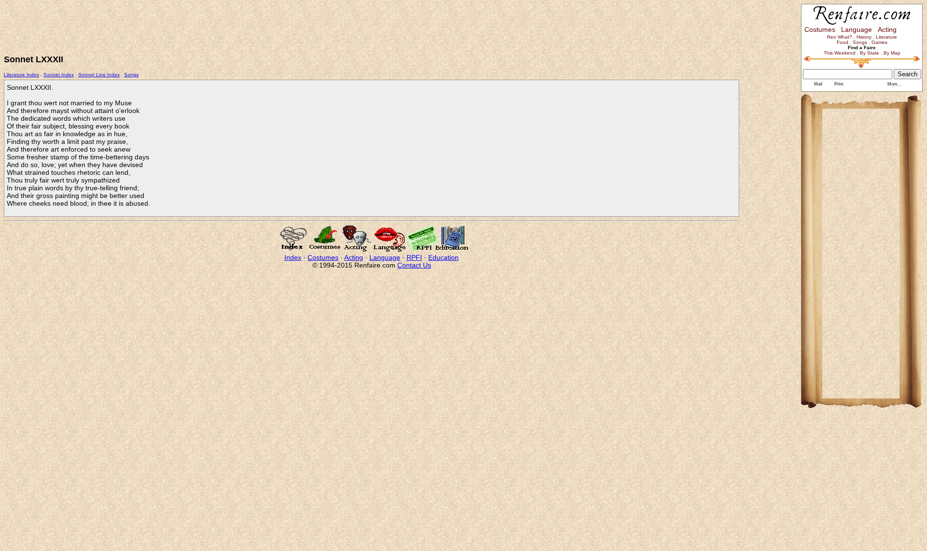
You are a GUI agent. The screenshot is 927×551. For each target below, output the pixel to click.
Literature (886, 37)
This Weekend (840, 53)
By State (869, 53)
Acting (353, 257)
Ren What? (839, 37)
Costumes (323, 257)
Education (443, 257)
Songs (131, 74)
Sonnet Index (58, 74)
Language (384, 257)
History (864, 37)
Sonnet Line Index (99, 74)
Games (879, 42)
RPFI (414, 257)
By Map (892, 53)
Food (842, 42)
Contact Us (414, 265)
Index (292, 257)
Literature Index (21, 74)
